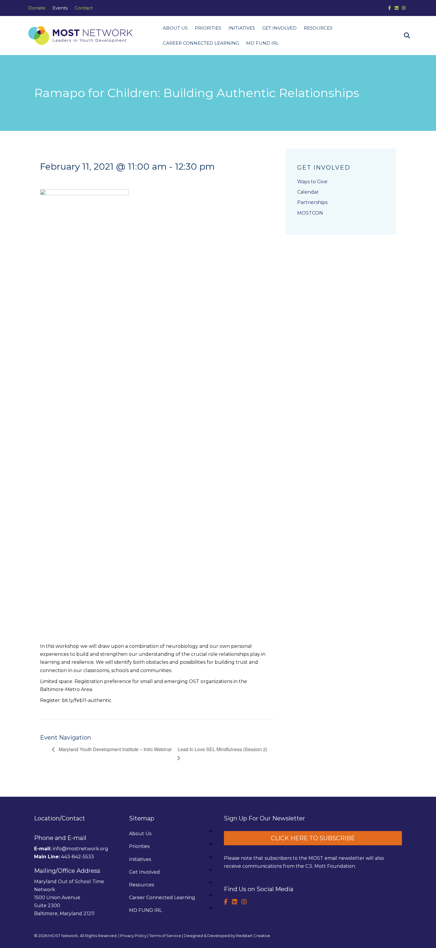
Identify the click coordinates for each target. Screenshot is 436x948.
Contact (84, 8)
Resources (318, 28)
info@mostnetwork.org (80, 848)
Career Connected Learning (201, 43)
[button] (210, 831)
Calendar (308, 192)
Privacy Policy (133, 935)
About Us (175, 28)
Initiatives (241, 28)
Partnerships (312, 202)
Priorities (208, 28)
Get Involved (279, 28)
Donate (36, 8)
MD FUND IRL (262, 43)
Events (60, 8)
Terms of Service (165, 935)
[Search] (404, 35)
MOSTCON (310, 213)
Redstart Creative (253, 935)
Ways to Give (312, 181)
